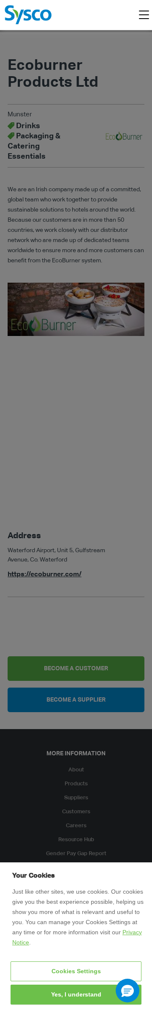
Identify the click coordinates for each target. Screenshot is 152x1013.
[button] (127, 990)
